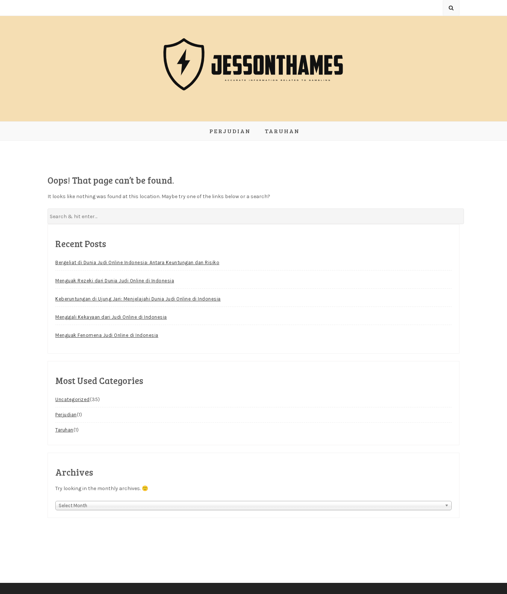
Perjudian (230, 131)
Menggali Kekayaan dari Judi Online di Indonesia (111, 317)
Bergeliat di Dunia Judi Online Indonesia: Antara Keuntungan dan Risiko (137, 262)
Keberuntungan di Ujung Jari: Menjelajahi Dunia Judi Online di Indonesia (138, 299)
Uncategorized (72, 399)
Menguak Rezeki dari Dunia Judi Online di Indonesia (114, 280)
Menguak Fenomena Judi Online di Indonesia (106, 335)
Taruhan (282, 131)
